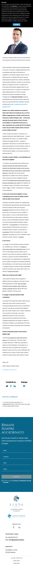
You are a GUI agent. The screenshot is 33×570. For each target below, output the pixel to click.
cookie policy (14, 6)
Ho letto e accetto (17, 481)
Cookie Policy (16, 563)
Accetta (16, 24)
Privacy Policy (16, 560)
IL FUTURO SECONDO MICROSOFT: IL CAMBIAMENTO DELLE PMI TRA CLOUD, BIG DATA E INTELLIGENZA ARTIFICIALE (16, 404)
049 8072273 (13, 537)
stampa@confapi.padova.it (9, 369)
